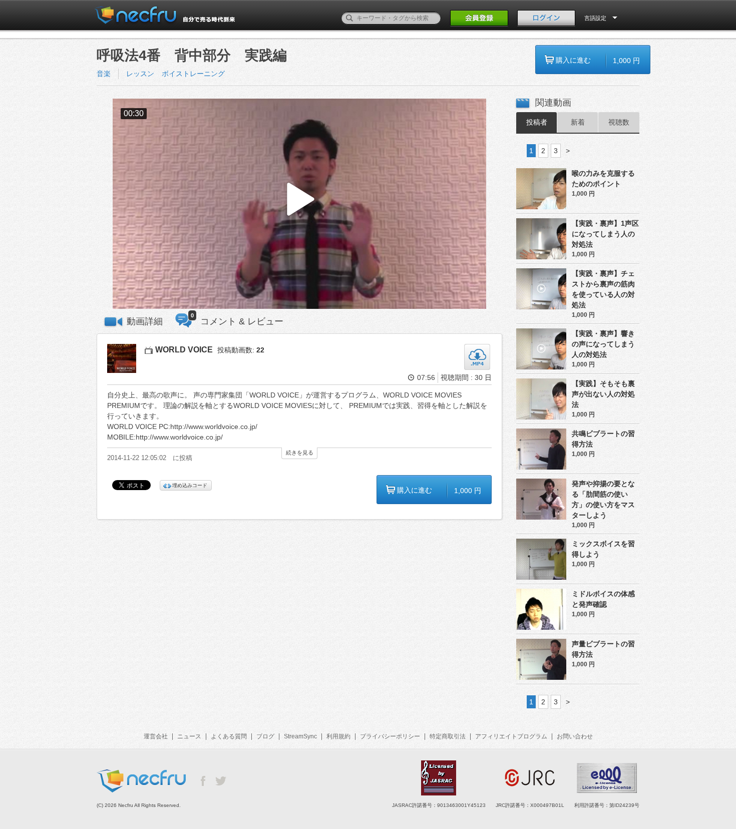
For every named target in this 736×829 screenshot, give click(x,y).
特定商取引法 (448, 736)
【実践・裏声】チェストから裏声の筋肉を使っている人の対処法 (603, 289)
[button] (299, 204)
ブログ (265, 736)
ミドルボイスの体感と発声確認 (603, 599)
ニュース (189, 736)
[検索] (349, 18)
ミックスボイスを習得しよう (603, 549)
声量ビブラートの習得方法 (603, 649)
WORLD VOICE (184, 349)
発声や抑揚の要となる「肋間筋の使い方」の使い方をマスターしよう (603, 499)
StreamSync (300, 736)
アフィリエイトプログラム (511, 736)
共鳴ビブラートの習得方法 (603, 439)
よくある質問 (229, 736)
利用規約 (338, 736)
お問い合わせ (575, 736)
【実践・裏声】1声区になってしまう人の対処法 (605, 233)
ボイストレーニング (193, 74)
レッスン (140, 74)
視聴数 (618, 122)
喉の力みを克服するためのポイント (603, 178)
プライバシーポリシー (390, 736)
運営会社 (156, 736)
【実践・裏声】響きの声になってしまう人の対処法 (603, 343)
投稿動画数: (240, 350)
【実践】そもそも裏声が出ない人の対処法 (603, 393)
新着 (578, 122)
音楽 (104, 74)
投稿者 (536, 122)
